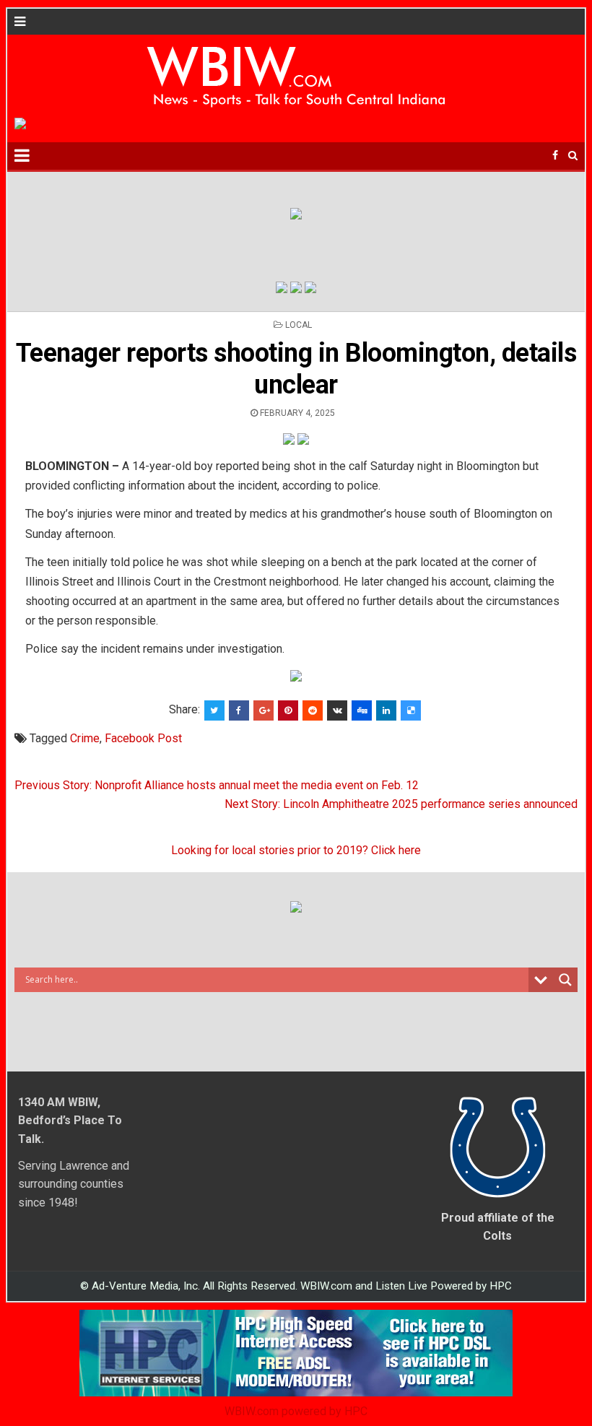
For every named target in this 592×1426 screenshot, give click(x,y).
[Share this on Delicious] (411, 710)
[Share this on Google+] (263, 710)
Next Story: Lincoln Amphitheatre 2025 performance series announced (401, 804)
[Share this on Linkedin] (386, 710)
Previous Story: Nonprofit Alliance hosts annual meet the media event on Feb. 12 (216, 785)
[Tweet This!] (214, 710)
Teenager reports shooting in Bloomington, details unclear (296, 368)
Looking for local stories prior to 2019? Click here (296, 850)
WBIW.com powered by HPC (296, 1411)
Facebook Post (143, 738)
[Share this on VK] (337, 710)
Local (298, 325)
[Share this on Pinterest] (288, 710)
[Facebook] (555, 155)
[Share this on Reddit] (312, 710)
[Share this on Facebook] (239, 710)
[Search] (573, 155)
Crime (85, 738)
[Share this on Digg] (362, 710)
